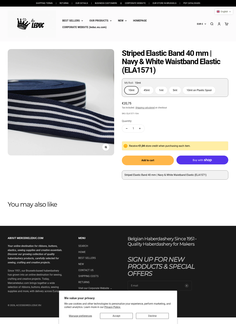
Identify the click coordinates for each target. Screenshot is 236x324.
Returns (64, 3)
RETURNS (84, 282)
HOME (82, 252)
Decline (152, 315)
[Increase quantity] (139, 128)
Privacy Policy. (112, 307)
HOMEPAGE (140, 20)
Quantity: (127, 121)
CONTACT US (86, 270)
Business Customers (106, 3)
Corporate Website (135, 3)
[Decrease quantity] (126, 128)
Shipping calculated (145, 107)
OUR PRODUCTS (98, 20)
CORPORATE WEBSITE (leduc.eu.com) (84, 27)
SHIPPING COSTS (88, 276)
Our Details (81, 3)
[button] (224, 11)
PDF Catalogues (191, 3)
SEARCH (83, 245)
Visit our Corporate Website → (95, 288)
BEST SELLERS (71, 20)
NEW (120, 20)
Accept (116, 315)
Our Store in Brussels (164, 3)
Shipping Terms (44, 3)
